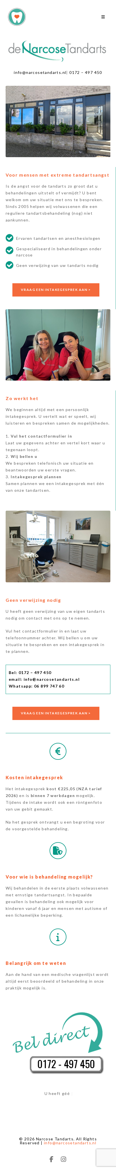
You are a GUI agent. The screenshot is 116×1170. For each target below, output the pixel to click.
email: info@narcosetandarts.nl (44, 679)
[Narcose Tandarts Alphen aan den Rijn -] (20, 17)
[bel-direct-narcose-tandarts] (58, 1040)
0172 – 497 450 (85, 72)
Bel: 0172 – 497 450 (30, 672)
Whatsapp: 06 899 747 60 (36, 686)
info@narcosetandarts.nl (40, 72)
